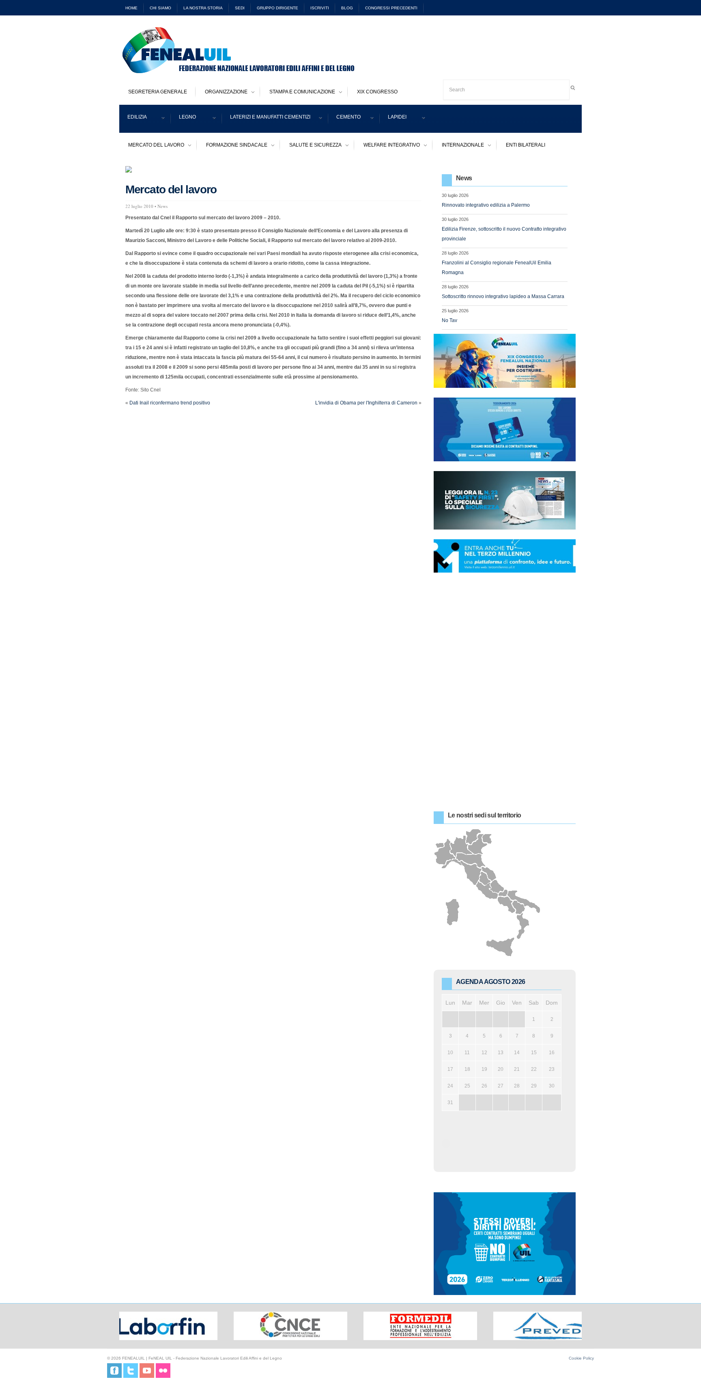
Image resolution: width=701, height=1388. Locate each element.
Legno (183, 118)
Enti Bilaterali (525, 145)
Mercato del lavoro (151, 145)
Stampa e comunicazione (297, 92)
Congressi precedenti (391, 8)
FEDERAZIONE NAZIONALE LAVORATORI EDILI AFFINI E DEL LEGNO (253, 50)
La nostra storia (203, 8)
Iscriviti (319, 8)
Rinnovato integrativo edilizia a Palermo (486, 205)
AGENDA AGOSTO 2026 (490, 981)
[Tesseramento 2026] (505, 429)
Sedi (240, 8)
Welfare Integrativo (387, 145)
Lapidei (393, 118)
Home (131, 8)
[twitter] (130, 1370)
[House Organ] (505, 500)
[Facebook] (114, 1370)
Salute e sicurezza (311, 145)
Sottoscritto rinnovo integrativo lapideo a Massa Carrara (503, 296)
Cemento (344, 118)
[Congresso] (505, 360)
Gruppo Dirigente (277, 8)
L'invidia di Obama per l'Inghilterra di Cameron (366, 403)
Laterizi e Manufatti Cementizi (266, 118)
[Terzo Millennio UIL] (505, 556)
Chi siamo (160, 8)
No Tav (449, 320)
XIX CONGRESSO (377, 92)
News (162, 206)
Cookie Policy (581, 1358)
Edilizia (133, 118)
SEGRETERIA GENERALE (157, 92)
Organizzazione (221, 92)
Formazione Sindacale (232, 145)
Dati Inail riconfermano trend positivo (169, 403)
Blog (347, 8)
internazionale (458, 145)
